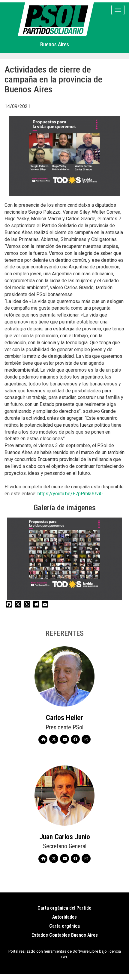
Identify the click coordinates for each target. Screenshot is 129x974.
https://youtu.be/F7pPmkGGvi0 (70, 493)
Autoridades (64, 917)
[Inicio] (57, 19)
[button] (64, 559)
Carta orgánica (64, 926)
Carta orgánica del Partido (65, 908)
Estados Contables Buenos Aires (65, 935)
